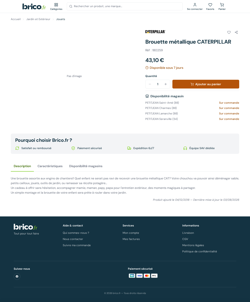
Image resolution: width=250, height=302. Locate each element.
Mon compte (131, 233)
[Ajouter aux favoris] (229, 32)
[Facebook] (17, 276)
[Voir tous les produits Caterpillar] (155, 32)
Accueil (15, 19)
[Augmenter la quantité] (165, 84)
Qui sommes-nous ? (76, 233)
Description (22, 166)
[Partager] (236, 32)
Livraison (188, 233)
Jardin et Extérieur (38, 19)
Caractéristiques (50, 166)
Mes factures (131, 239)
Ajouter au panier (208, 84)
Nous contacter (73, 239)
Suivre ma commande (77, 245)
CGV (185, 239)
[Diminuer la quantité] (149, 84)
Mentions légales (193, 245)
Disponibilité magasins (85, 166)
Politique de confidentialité (199, 251)
